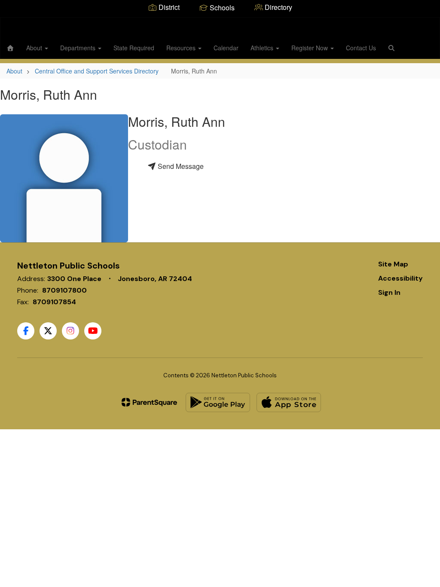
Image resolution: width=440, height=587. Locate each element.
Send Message (180, 166)
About (35, 47)
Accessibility (400, 278)
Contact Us (361, 47)
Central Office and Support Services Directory (97, 71)
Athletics (263, 47)
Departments (78, 47)
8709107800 (64, 290)
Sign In (389, 292)
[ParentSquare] (149, 402)
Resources (181, 47)
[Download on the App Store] (289, 402)
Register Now (310, 47)
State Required (133, 47)
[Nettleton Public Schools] (220, 23)
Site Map (393, 264)
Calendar (226, 47)
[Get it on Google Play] (218, 402)
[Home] (10, 47)
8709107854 (54, 301)
